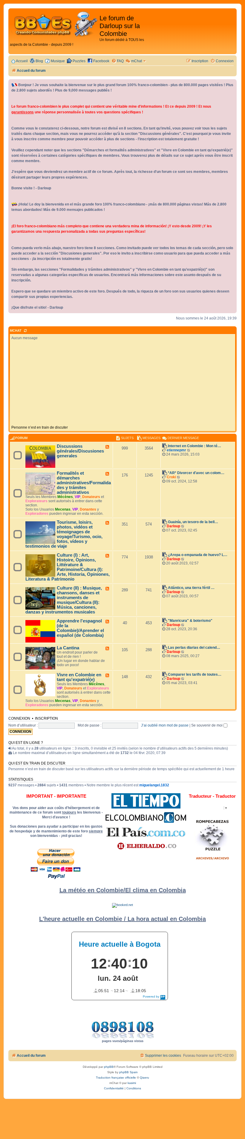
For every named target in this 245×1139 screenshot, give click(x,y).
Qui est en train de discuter (36, 763)
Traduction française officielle (116, 1077)
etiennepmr (176, 450)
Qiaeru (144, 1077)
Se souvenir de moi (207, 725)
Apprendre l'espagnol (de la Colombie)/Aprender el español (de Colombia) (80, 628)
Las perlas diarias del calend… (194, 647)
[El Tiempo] (145, 800)
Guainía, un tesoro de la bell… (193, 522)
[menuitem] (117, 61)
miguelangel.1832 (154, 785)
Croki (171, 477)
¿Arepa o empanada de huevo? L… (197, 555)
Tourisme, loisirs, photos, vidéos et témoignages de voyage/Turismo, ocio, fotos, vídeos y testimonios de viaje (63, 534)
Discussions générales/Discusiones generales (80, 451)
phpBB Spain (128, 1072)
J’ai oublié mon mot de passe (165, 725)
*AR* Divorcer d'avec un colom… (196, 473)
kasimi (132, 1083)
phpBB (109, 1066)
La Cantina (68, 647)
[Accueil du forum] (54, 24)
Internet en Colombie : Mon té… (194, 446)
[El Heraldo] (145, 846)
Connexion (19, 718)
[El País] (145, 831)
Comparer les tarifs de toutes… (194, 674)
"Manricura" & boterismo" (190, 621)
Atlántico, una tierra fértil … (191, 588)
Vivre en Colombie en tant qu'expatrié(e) (79, 677)
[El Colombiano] (145, 817)
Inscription (46, 718)
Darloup (173, 526)
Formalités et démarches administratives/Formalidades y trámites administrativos (84, 483)
